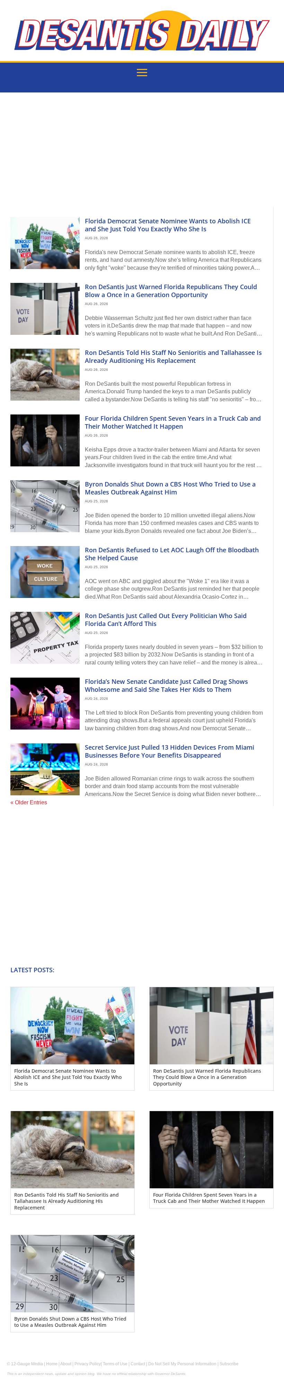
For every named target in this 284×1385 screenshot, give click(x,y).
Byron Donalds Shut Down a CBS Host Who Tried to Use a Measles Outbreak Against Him (170, 488)
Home (51, 1363)
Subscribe (229, 1363)
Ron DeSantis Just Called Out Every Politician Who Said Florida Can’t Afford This (166, 619)
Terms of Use (115, 1363)
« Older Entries (28, 802)
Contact (138, 1363)
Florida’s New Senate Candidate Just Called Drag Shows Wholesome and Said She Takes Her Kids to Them (166, 685)
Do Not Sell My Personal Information (182, 1363)
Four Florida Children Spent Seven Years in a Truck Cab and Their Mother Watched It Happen (173, 422)
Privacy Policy (87, 1363)
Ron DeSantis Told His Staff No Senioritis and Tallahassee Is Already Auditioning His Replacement (173, 356)
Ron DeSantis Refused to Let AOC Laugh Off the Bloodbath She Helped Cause (172, 554)
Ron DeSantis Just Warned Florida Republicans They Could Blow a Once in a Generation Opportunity (171, 291)
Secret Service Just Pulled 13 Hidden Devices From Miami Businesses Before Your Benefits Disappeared (169, 751)
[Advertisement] (142, 154)
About (65, 1363)
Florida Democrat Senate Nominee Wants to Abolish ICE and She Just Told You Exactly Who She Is (168, 225)
